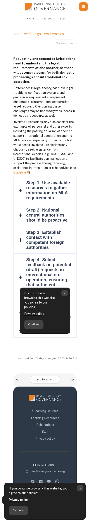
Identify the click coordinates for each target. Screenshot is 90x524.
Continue (18, 510)
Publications (45, 425)
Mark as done (64, 43)
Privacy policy (19, 499)
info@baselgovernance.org (47, 471)
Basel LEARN (45, 465)
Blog (45, 431)
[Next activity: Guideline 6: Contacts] (72, 380)
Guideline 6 (21, 172)
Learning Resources (45, 418)
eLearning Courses (45, 411)
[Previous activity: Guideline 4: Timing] (17, 380)
